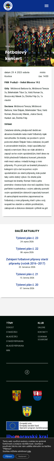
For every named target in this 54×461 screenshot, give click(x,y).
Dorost (10, 327)
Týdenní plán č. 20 (27, 284)
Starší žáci (11, 332)
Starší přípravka (15, 341)
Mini (8, 350)
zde (29, 451)
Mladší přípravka (15, 346)
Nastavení (22, 456)
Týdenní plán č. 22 (27, 248)
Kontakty (43, 332)
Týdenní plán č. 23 (27, 238)
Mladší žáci (12, 337)
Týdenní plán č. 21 (27, 274)
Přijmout (8, 456)
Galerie (41, 327)
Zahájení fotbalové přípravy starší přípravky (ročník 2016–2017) (27, 261)
